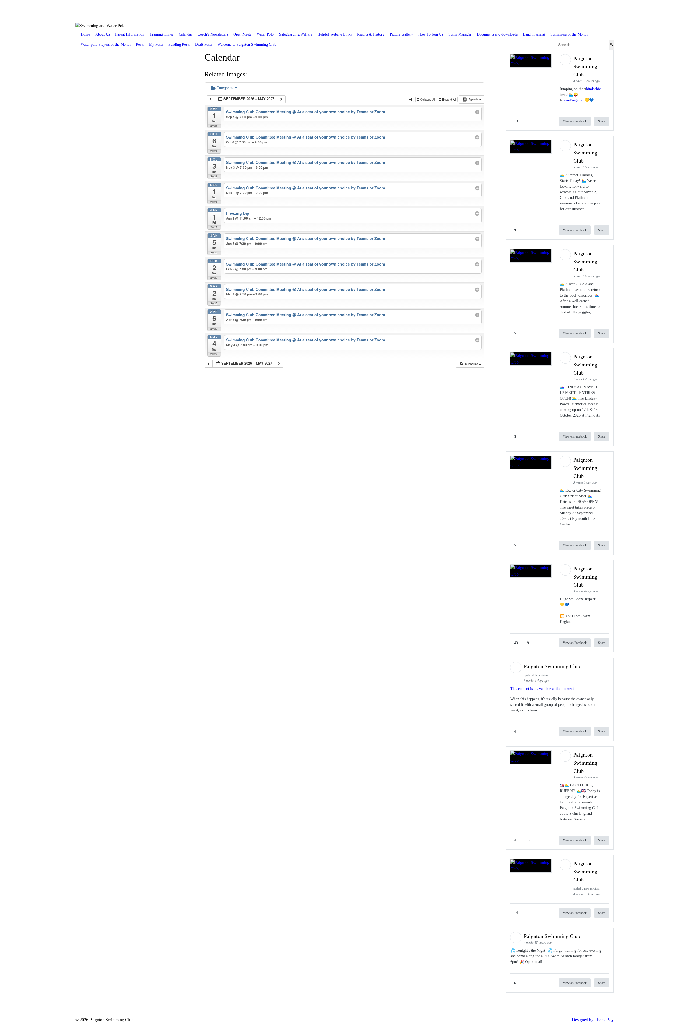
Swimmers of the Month (569, 34)
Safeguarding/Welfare (295, 34)
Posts (140, 45)
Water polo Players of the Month (106, 45)
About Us (102, 34)
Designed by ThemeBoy (593, 1019)
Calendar (185, 34)
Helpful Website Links (335, 34)
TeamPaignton (572, 100)
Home (85, 34)
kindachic (593, 89)
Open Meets (242, 34)
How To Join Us (430, 34)
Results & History (370, 34)
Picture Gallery (401, 34)
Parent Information (129, 34)
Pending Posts (179, 45)
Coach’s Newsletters (213, 34)
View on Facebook (575, 121)
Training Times (161, 34)
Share (601, 121)
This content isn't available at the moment (542, 689)
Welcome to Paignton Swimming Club (246, 45)
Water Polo (265, 34)
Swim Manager (460, 34)
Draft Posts (203, 45)
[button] (470, 363)
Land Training (534, 34)
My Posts (156, 45)
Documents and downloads (497, 34)
